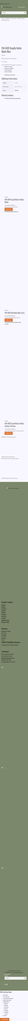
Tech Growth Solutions (18, 972)
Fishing (3, 610)
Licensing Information (8, 998)
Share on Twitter (8, 66)
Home (2, 18)
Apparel (3, 605)
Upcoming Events (7, 1000)
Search (6, 976)
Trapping (3, 614)
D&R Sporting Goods (4, 3)
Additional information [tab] (10, 75)
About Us (3, 616)
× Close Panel (4, 1019)
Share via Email (8, 71)
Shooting (6, 1012)
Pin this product (8, 70)
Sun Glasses (13, 18)
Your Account (6, 997)
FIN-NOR (16, 90)
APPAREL (7, 18)
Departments (6, 1002)
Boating (3, 607)
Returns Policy (5, 622)
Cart (6, 984)
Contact (3, 618)
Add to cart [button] (8, 209)
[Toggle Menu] (2, 1)
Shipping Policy (5, 620)
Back (6, 1014)
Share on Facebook (9, 68)
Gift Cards (5, 995)
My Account (7, 974)
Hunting (3, 612)
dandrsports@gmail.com (7, 658)
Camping (3, 608)
